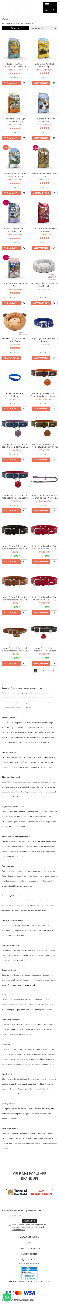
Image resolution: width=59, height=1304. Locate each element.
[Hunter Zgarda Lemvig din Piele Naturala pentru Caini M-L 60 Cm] (44, 428)
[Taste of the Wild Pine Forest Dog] (44, 157)
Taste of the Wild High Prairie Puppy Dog (15, 120)
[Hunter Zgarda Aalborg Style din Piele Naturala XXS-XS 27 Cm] (14, 632)
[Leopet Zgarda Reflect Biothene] (14, 377)
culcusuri (17, 925)
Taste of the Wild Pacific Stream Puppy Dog (15, 175)
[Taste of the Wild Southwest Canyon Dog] (44, 212)
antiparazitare (45, 876)
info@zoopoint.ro (31, 1263)
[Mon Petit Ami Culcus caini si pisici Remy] (14, 322)
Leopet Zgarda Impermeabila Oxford (44, 339)
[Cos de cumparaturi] (53, 10)
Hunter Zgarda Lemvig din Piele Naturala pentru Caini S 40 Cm (44, 394)
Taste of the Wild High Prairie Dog (44, 65)
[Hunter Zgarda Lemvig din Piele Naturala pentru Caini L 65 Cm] (14, 479)
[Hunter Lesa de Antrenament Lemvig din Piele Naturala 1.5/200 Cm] (44, 479)
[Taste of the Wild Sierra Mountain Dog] (14, 212)
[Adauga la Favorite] (24, 83)
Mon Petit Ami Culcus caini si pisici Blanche (44, 284)
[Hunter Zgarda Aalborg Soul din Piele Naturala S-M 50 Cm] (44, 581)
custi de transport (9, 1029)
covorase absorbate (25, 950)
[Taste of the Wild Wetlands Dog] (14, 267)
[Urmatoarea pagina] (53, 670)
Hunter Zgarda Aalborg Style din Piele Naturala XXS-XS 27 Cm (15, 649)
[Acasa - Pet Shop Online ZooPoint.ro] (20, 7)
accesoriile (13, 901)
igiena (12, 1049)
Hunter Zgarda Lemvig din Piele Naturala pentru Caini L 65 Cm (15, 496)
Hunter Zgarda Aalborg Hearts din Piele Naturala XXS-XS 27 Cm (44, 649)
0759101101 (31, 1259)
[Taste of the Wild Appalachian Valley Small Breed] (14, 48)
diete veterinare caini (48, 792)
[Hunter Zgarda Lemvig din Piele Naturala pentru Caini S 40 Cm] (44, 377)
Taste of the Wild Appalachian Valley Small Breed (14, 65)
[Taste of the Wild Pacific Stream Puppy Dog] (14, 157)
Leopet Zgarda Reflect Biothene (15, 394)
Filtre (16, 28)
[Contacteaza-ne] (46, 10)
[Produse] (47, 5)
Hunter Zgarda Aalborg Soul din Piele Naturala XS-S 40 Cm (15, 598)
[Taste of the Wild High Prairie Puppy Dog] (14, 102)
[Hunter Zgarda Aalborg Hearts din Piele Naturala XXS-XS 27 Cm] (44, 632)
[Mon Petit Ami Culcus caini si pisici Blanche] (44, 267)
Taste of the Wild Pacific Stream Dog (44, 120)
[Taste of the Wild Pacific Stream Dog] (44, 102)
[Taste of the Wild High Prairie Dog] (44, 48)
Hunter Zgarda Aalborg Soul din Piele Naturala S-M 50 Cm (44, 598)
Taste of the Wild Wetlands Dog (14, 284)
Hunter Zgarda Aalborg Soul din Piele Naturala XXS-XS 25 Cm (15, 547)
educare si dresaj (28, 985)
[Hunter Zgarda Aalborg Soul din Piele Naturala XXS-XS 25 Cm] (14, 530)
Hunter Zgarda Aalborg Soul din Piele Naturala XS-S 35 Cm (44, 547)
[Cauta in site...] (46, 15)
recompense (43, 841)
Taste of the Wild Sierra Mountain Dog (15, 230)
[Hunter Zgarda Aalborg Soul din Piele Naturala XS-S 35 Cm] (44, 530)
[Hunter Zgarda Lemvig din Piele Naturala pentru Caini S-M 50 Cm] (14, 428)
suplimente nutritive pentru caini (22, 811)
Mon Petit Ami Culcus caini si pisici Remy (15, 339)
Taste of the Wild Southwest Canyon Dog (44, 230)
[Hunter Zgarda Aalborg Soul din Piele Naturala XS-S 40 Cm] (14, 581)
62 (49, 670)
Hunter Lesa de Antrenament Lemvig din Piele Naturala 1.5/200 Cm (44, 496)
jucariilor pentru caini (19, 1084)
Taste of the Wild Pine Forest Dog (44, 175)
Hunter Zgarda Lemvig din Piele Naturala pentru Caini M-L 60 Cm (44, 445)
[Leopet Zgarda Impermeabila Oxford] (44, 322)
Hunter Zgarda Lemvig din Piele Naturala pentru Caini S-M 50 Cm (14, 445)
